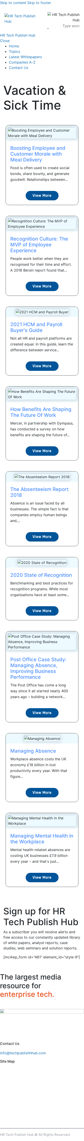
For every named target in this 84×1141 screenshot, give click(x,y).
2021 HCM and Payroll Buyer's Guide (36, 327)
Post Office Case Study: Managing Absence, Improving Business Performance (38, 668)
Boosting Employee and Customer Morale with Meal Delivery (37, 154)
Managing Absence (33, 751)
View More (42, 195)
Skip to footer (39, 2)
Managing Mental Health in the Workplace (41, 839)
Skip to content (13, 2)
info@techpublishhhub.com (23, 1053)
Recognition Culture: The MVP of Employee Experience (39, 244)
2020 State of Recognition (41, 575)
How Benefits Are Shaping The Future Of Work (40, 412)
